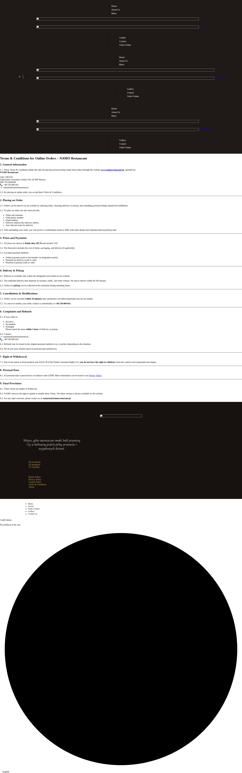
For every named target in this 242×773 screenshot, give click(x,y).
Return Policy (35, 477)
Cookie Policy (35, 482)
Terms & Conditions (37, 484)
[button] (121, 771)
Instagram (34, 464)
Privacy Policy (95, 375)
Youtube (34, 467)
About (31, 487)
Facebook (35, 462)
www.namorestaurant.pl (112, 170)
